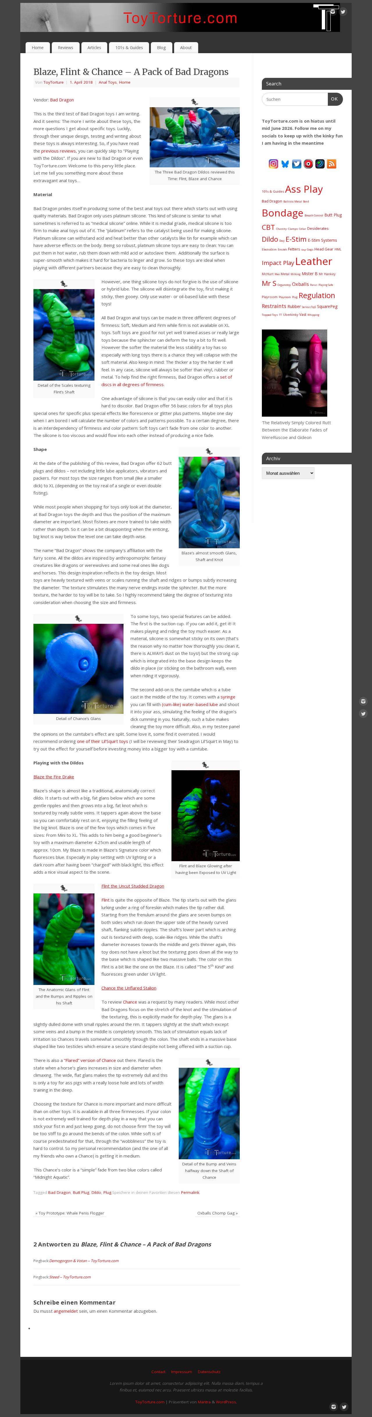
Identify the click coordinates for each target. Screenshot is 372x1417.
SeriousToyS (309, 307)
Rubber (294, 306)
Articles (94, 47)
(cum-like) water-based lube (190, 704)
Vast (302, 314)
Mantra (204, 1402)
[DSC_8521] (294, 415)
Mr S (269, 283)
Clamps (293, 229)
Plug (107, 1192)
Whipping (313, 314)
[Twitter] (343, 12)
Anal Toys (108, 82)
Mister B (310, 273)
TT (280, 314)
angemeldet (66, 1311)
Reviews (65, 47)
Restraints (274, 305)
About (186, 47)
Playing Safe (326, 284)
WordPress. (226, 1402)
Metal (285, 274)
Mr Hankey (327, 274)
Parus (313, 284)
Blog (161, 47)
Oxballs (300, 284)
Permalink (190, 1192)
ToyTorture (54, 82)
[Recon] (308, 163)
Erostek (282, 249)
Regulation (317, 295)
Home (38, 47)
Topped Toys (270, 315)
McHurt (267, 274)
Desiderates (318, 228)
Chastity (281, 229)
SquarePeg (327, 306)
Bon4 (306, 201)
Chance (130, 1002)
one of (83, 741)
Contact (158, 1371)
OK (333, 98)
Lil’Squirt (109, 741)
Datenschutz (209, 1371)
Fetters (294, 249)
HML (338, 249)
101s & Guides (129, 47)
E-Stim (296, 239)
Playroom (270, 297)
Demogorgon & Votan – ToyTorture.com (84, 1260)
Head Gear (323, 249)
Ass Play (304, 189)
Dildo (96, 1192)
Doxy (282, 240)
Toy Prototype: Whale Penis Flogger (69, 1213)
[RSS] (331, 163)
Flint (105, 900)
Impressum (181, 1371)
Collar (302, 228)
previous (50, 151)
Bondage (282, 212)
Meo (277, 274)
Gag (303, 249)
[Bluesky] (285, 163)
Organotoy (284, 285)
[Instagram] (332, 12)
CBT (268, 227)
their (95, 741)
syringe (228, 697)
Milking (296, 274)
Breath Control (314, 215)
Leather (313, 261)
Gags (310, 249)
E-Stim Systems (322, 240)
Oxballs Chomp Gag (217, 1213)
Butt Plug (81, 1192)
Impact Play (278, 263)
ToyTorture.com (149, 1402)
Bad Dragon (62, 100)
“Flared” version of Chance (90, 1060)
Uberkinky (290, 315)
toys (123, 741)
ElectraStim (269, 249)
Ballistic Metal (292, 201)
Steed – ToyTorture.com (70, 1277)
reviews (68, 151)
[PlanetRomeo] (320, 163)
